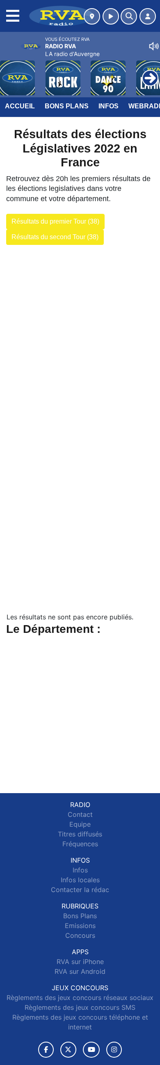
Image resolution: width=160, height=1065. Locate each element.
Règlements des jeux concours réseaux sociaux (80, 997)
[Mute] (154, 46)
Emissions (80, 926)
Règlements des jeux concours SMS (80, 1007)
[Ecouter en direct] (111, 16)
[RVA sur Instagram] (114, 1050)
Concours (80, 935)
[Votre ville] (92, 16)
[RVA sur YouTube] (91, 1050)
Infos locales (80, 880)
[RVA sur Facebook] (46, 1050)
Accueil (20, 106)
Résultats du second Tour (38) (54, 236)
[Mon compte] (147, 16)
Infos (108, 106)
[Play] (11, 72)
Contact (80, 814)
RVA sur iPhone (80, 961)
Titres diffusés (80, 834)
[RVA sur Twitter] (68, 1050)
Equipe (80, 824)
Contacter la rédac (80, 890)
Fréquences (80, 844)
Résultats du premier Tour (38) (55, 221)
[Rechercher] (129, 16)
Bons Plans (67, 106)
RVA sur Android (80, 971)
